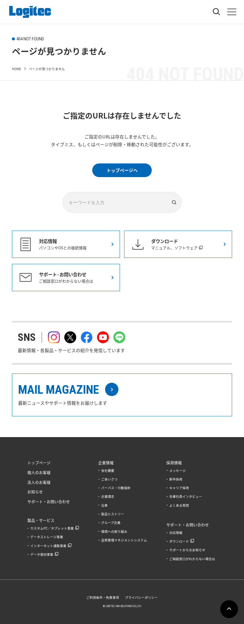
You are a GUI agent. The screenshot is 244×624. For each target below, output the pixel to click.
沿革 (104, 505)
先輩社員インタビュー (185, 496)
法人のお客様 (39, 482)
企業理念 (107, 496)
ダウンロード (179, 541)
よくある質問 (179, 505)
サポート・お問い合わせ (48, 501)
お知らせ (35, 491)
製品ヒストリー (112, 514)
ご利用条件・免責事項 (102, 597)
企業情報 (106, 462)
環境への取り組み (114, 531)
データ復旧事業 (41, 554)
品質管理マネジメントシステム (124, 540)
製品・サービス (40, 520)
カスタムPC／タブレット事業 (52, 528)
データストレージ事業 (46, 537)
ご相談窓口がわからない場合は (192, 559)
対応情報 (175, 532)
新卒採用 (175, 479)
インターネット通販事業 (48, 545)
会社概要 (107, 470)
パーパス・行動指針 (116, 488)
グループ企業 (111, 522)
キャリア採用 (179, 488)
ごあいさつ (109, 479)
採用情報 (174, 462)
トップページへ (122, 170)
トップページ (39, 462)
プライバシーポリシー (141, 597)
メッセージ (177, 470)
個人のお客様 (39, 472)
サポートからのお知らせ (187, 550)
